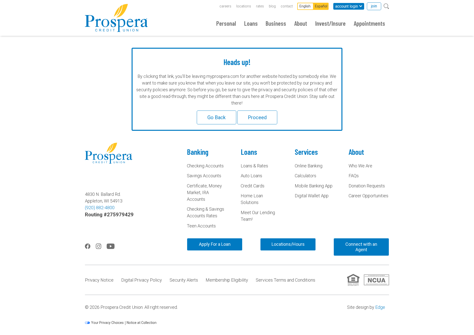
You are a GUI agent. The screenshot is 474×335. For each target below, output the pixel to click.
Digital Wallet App (312, 195)
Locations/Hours (288, 244)
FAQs (354, 175)
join (374, 6)
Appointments (369, 23)
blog (272, 6)
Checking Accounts (205, 165)
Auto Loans (251, 175)
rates (260, 6)
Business (276, 23)
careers (225, 6)
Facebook (87, 246)
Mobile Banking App (314, 185)
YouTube (111, 246)
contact (287, 6)
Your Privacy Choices (107, 323)
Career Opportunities (368, 195)
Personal (226, 23)
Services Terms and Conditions (285, 280)
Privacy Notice (99, 280)
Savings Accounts (204, 175)
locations (243, 6)
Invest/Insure (330, 23)
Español (321, 6)
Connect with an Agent (361, 247)
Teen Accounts (201, 225)
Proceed (257, 117)
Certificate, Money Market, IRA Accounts (204, 192)
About (300, 23)
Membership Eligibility (227, 280)
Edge (380, 307)
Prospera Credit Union (116, 18)
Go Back (216, 117)
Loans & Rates (254, 165)
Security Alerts (184, 280)
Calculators (305, 175)
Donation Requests (367, 185)
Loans (251, 23)
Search (386, 6)
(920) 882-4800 (100, 207)
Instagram (98, 246)
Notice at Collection (142, 323)
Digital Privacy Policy (141, 280)
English (305, 6)
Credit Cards (252, 185)
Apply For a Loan (215, 244)
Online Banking (308, 165)
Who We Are (360, 165)
